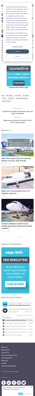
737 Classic (9, 95)
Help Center (5, 350)
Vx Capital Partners (22, 98)
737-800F (26, 95)
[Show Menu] (2, 5)
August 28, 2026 (6, 163)
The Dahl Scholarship (8, 366)
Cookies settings (17, 46)
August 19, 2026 (6, 231)
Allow (20, 394)
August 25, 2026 (6, 196)
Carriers (5, 154)
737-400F (18, 95)
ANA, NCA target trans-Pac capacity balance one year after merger (16, 159)
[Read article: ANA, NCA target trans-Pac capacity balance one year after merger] (17, 145)
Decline (17, 56)
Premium (11, 98)
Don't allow (28, 394)
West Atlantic (6, 101)
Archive (3, 363)
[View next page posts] (19, 237)
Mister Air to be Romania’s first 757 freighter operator (15, 192)
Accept (17, 51)
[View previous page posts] (15, 237)
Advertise (4, 360)
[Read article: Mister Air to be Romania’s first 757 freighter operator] (17, 177)
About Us (4, 347)
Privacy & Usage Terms (9, 355)
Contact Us (5, 352)
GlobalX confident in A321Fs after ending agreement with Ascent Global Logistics (16, 226)
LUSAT (4, 98)
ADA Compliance (6, 358)
